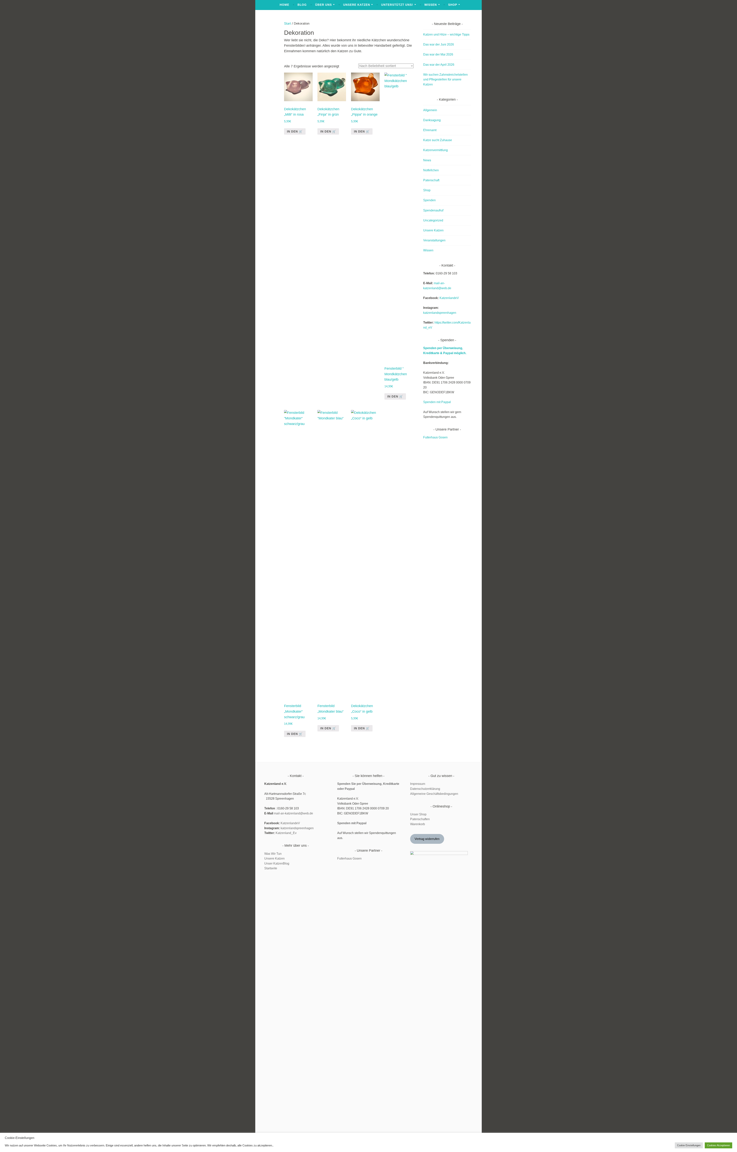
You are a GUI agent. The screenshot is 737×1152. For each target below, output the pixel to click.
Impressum (417, 783)
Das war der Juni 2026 (438, 44)
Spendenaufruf (433, 210)
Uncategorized (433, 220)
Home (284, 4)
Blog (302, 4)
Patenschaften (420, 819)
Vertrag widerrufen (427, 839)
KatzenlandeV (449, 298)
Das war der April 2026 (438, 64)
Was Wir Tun (273, 853)
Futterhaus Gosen (435, 437)
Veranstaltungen (434, 240)
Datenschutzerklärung (425, 788)
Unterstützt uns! (397, 4)
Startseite (270, 868)
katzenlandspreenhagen (439, 312)
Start (287, 23)
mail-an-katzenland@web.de (293, 813)
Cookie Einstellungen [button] (689, 1145)
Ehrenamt (429, 130)
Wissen (430, 4)
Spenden (429, 200)
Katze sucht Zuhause (437, 140)
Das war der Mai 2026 (438, 54)
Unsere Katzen (356, 4)
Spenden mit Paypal (437, 402)
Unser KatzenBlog (276, 863)
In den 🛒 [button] (295, 131)
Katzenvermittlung (435, 150)
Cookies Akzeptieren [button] (718, 1145)
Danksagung (432, 120)
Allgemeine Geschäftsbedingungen (434, 793)
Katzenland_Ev (286, 833)
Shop (452, 4)
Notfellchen (431, 170)
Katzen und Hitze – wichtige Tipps (446, 34)
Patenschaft (431, 180)
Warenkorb (417, 824)
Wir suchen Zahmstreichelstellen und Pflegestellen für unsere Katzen (445, 79)
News (427, 160)
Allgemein (430, 110)
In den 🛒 (395, 396)
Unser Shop (418, 814)
